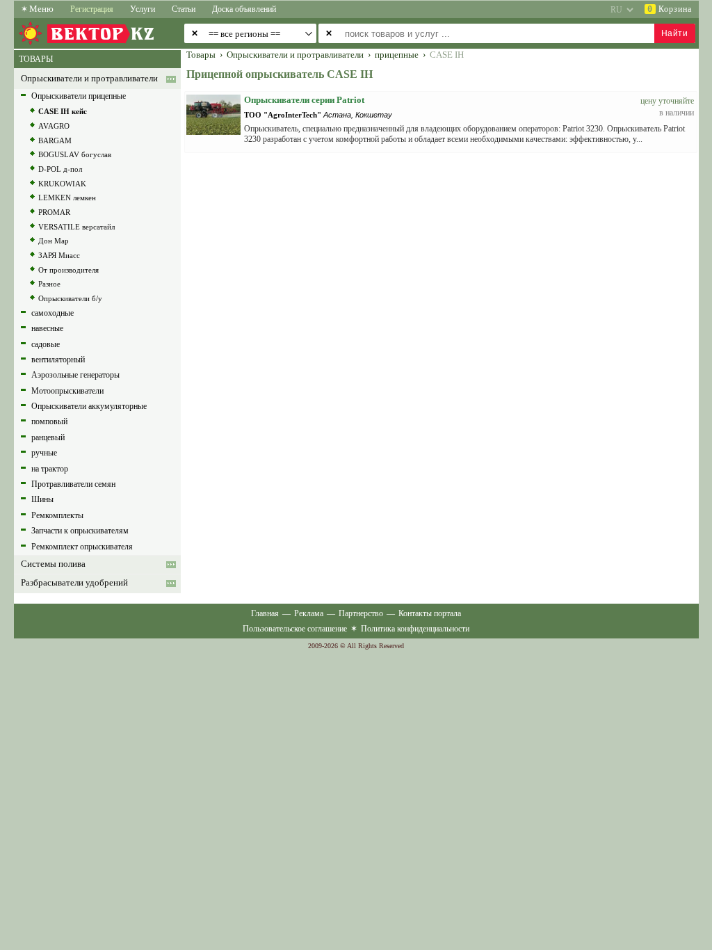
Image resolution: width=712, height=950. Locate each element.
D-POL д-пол (60, 169)
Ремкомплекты (57, 515)
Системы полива (53, 564)
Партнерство (361, 613)
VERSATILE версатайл (76, 227)
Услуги (142, 9)
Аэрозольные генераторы (75, 375)
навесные (47, 328)
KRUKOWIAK (62, 183)
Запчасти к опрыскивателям (80, 531)
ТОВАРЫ (36, 59)
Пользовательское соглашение (295, 629)
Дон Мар (53, 240)
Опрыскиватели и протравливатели (89, 78)
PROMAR (54, 212)
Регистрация (91, 9)
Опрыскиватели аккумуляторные (89, 406)
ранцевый (48, 437)
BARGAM (55, 140)
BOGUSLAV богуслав (74, 154)
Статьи (183, 9)
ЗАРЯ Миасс (59, 255)
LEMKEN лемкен (67, 197)
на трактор (49, 469)
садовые (45, 344)
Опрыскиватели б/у (70, 298)
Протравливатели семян (73, 484)
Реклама (308, 613)
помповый (49, 421)
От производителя (68, 270)
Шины (42, 499)
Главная (265, 613)
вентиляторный (58, 359)
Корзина (669, 9)
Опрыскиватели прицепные (78, 96)
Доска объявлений (244, 9)
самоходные (52, 313)
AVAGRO (54, 126)
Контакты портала (429, 613)
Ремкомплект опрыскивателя (82, 547)
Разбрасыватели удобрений (74, 583)
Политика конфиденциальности (415, 629)
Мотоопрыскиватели (67, 391)
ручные (44, 453)
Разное (49, 284)
